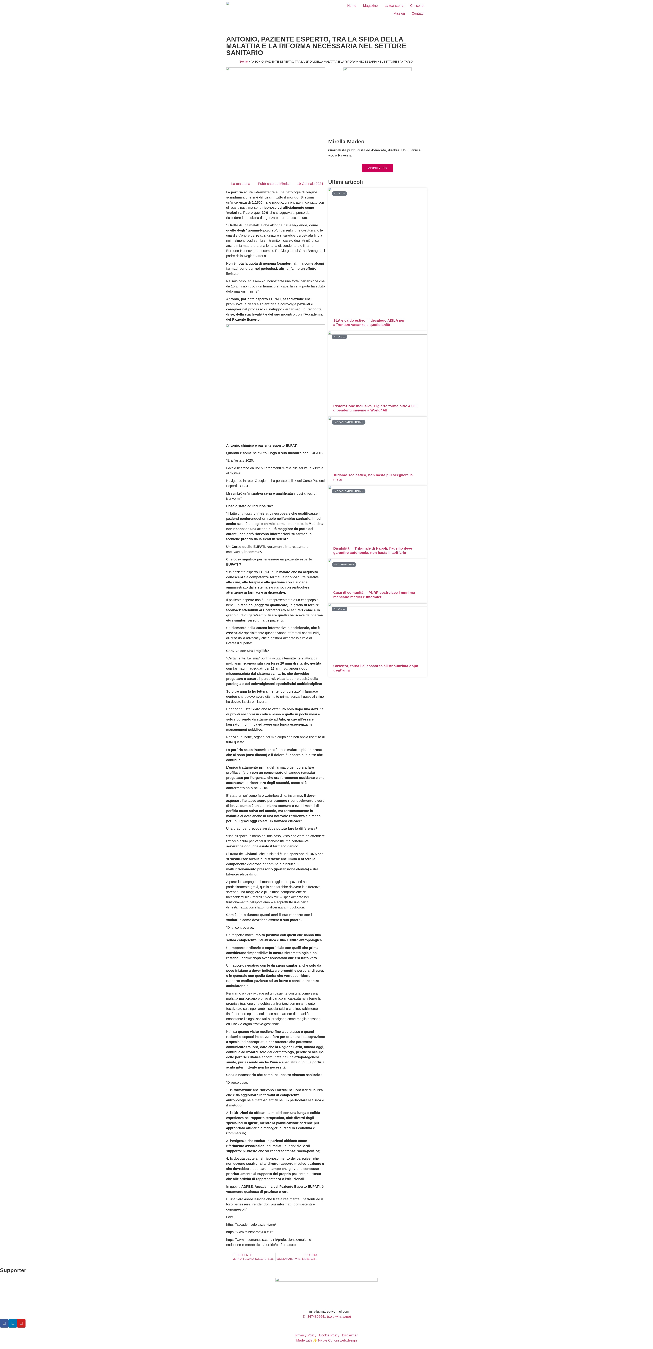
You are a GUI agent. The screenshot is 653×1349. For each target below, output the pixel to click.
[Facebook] (4, 1323)
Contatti (417, 13)
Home (351, 5)
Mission (399, 13)
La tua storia (393, 5)
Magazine (370, 5)
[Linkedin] (13, 1323)
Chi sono (416, 5)
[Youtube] (21, 1323)
